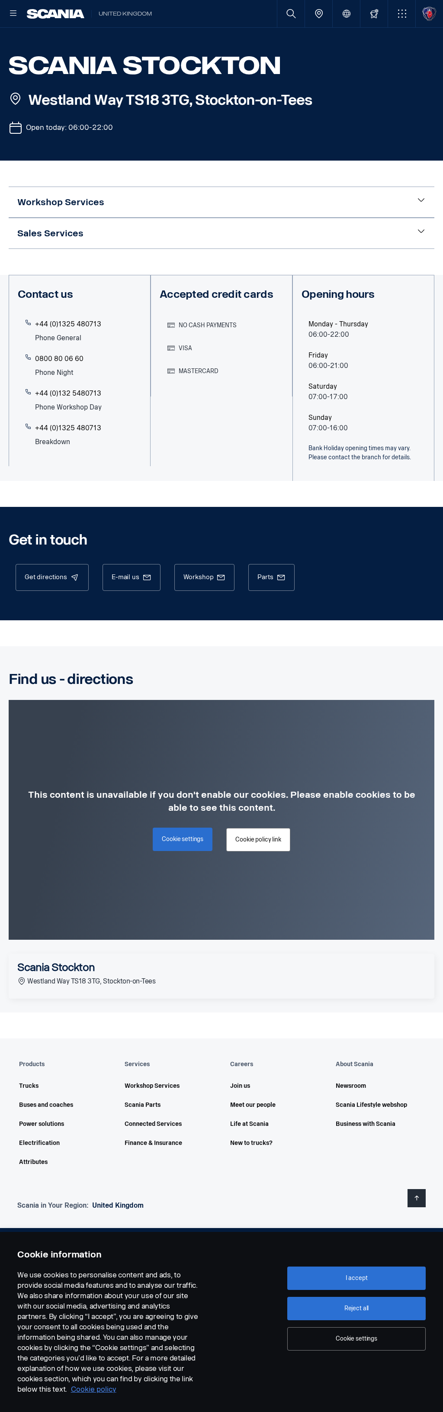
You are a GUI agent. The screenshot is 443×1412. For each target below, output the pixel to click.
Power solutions (41, 1124)
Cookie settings (356, 1338)
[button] (401, 13)
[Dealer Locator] (318, 13)
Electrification (39, 1143)
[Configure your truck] (374, 13)
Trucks (29, 1086)
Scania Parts (143, 1105)
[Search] (291, 13)
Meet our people (253, 1105)
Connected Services (153, 1124)
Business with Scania (365, 1124)
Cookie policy (93, 1389)
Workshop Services (152, 1086)
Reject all (356, 1308)
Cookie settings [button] (182, 839)
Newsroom (351, 1086)
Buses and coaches (46, 1105)
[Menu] (13, 14)
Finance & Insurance (153, 1143)
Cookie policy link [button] (258, 839)
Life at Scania (249, 1124)
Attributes (33, 1162)
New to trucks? (251, 1143)
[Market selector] (346, 13)
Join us (240, 1086)
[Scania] (55, 14)
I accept (357, 1278)
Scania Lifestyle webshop (371, 1105)
